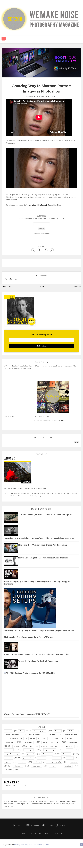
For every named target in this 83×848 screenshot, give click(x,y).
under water (36, 766)
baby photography (16, 738)
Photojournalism (34, 734)
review (70, 758)
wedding (68, 766)
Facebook (49, 825)
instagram (69, 746)
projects (41, 758)
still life (37, 762)
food (30, 746)
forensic (44, 746)
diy (57, 742)
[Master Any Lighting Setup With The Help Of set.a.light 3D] (41, 62)
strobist (74, 762)
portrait (8, 758)
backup (32, 738)
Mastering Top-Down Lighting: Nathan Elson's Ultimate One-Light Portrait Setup (39, 538)
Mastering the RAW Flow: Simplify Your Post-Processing (42, 545)
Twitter (19, 825)
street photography (54, 762)
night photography (12, 754)
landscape (28, 750)
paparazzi (30, 754)
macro (69, 750)
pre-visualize (27, 758)
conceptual (28, 742)
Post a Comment (11, 279)
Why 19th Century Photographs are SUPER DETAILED (27, 714)
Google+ (63, 825)
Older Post (77, 286)
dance (45, 742)
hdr (56, 746)
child (56, 738)
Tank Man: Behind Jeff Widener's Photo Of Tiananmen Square (45, 514)
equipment (73, 742)
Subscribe (41, 346)
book (44, 738)
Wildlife (52, 734)
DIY (40, 833)
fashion (16, 746)
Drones (57, 731)
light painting (49, 750)
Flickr (71, 731)
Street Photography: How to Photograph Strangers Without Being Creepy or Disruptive (37, 582)
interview (9, 750)
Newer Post (6, 286)
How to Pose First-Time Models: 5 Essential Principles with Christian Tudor (36, 654)
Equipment (32, 833)
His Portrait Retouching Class (49, 205)
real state (56, 758)
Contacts (58, 833)
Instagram (34, 825)
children (69, 738)
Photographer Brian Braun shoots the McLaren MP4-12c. (28, 637)
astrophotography (70, 734)
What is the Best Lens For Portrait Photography (38, 661)
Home (42, 286)
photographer (47, 754)
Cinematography (39, 731)
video (52, 766)
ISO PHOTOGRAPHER (12, 734)
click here (60, 421)
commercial (10, 742)
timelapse (18, 766)
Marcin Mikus (31, 205)
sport (7, 762)
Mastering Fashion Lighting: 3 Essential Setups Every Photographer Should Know (39, 630)
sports (22, 762)
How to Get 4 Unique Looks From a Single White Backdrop (43, 558)
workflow (9, 770)
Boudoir (8, 731)
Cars (21, 731)
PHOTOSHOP (48, 833)
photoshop (66, 754)
